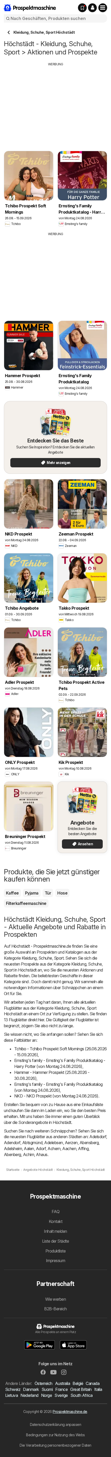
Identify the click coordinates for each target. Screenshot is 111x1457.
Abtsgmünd (32, 1142)
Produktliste (55, 1251)
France (61, 1389)
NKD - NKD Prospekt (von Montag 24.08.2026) (56, 1096)
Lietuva (11, 1395)
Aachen (69, 1148)
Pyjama (31, 893)
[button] (92, 7)
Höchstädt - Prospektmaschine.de (41, 946)
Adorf (41, 1148)
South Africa (81, 1395)
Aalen (29, 1148)
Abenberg (12, 1154)
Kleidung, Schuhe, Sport (43, 958)
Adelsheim (13, 1148)
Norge (46, 1395)
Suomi (47, 1389)
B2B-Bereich (55, 1308)
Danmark (31, 1389)
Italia (98, 1389)
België (78, 1383)
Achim (28, 1154)
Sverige (61, 1395)
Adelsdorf (97, 1136)
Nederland (29, 1395)
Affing (83, 1148)
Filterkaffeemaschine (26, 903)
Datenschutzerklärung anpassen (55, 1424)
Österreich (43, 1383)
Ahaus (41, 1154)
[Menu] (102, 7)
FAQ (55, 1211)
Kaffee (12, 893)
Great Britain (80, 1389)
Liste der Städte (55, 1241)
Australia (62, 1383)
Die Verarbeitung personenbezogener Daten (55, 1445)
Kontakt (55, 1221)
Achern (53, 1148)
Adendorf (12, 1142)
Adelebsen (53, 1142)
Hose (62, 893)
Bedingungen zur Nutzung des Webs (55, 1435)
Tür (48, 893)
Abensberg (89, 1142)
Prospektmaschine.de (70, 1411)
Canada (92, 1383)
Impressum (55, 1260)
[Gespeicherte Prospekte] (82, 7)
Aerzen (71, 1142)
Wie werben (55, 1299)
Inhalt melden (55, 1231)
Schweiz (12, 1389)
